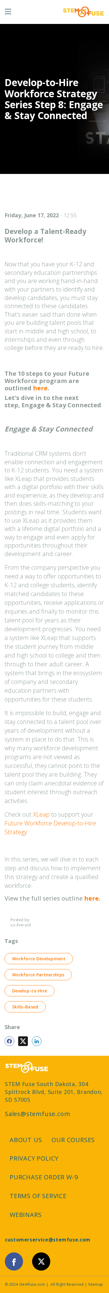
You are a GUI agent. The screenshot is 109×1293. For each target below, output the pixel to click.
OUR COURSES (73, 1140)
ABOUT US (26, 1140)
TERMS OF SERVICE (38, 1196)
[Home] (83, 11)
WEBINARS (25, 1215)
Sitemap (95, 1284)
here (40, 388)
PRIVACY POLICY (34, 1158)
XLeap (41, 814)
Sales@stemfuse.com (37, 1114)
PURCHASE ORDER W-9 (44, 1177)
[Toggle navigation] (8, 12)
